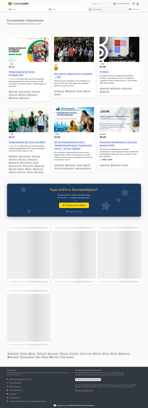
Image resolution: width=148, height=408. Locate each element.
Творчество (22, 172)
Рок (39, 357)
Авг (56, 65)
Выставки (14, 169)
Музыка (13, 172)
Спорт (36, 163)
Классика (64, 354)
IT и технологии (27, 163)
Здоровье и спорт (16, 166)
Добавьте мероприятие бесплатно (88, 379)
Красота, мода (87, 354)
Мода (107, 354)
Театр (46, 357)
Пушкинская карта (28, 357)
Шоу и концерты (25, 92)
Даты (54, 9)
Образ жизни (105, 91)
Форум (81, 91)
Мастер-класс (39, 169)
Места (14, 9)
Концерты (74, 354)
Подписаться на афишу (75, 205)
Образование (96, 9)
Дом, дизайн (127, 88)
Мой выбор (136, 9)
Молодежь (37, 92)
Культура (23, 95)
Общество (14, 95)
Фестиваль (14, 92)
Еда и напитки (29, 166)
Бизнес (88, 91)
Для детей (42, 354)
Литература (25, 98)
